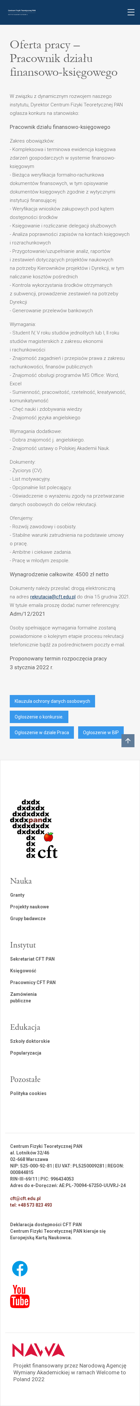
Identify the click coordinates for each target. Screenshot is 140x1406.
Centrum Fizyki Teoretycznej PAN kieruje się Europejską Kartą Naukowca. (58, 1234)
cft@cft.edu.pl (25, 1198)
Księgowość (23, 970)
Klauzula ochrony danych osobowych (52, 701)
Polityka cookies (28, 1093)
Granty (17, 895)
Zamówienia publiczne (23, 997)
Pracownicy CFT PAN (33, 982)
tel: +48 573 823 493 (31, 1205)
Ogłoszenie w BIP (101, 732)
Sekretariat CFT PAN (32, 959)
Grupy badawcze (28, 918)
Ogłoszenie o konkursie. (39, 716)
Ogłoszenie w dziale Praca (42, 732)
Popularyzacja (25, 1053)
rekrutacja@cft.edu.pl (53, 597)
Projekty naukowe (29, 906)
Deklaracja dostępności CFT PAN (46, 1224)
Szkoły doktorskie (30, 1041)
